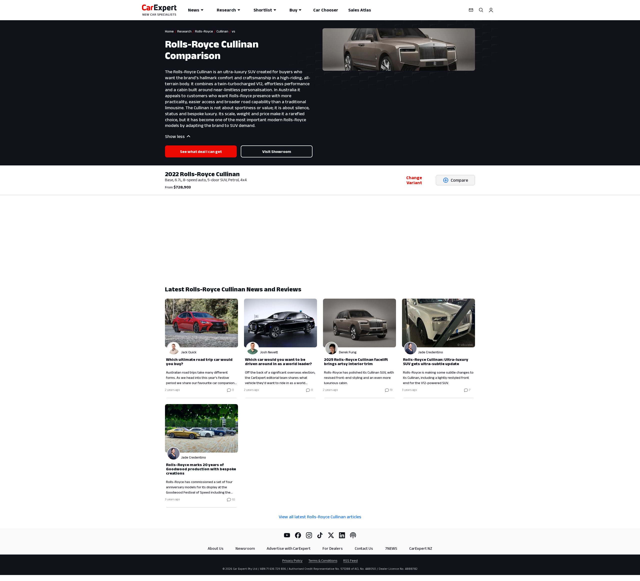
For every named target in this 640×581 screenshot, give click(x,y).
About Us (216, 548)
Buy (293, 9)
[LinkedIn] (342, 535)
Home (169, 31)
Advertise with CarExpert (288, 548)
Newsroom (245, 548)
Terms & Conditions (322, 561)
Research (226, 9)
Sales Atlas (359, 9)
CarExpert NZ (420, 548)
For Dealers (332, 548)
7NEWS (391, 548)
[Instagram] (309, 535)
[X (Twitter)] (331, 535)
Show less (175, 136)
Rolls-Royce (204, 31)
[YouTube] (287, 535)
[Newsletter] (471, 10)
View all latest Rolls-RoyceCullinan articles (320, 516)
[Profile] (491, 10)
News (193, 9)
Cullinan (222, 31)
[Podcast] (353, 535)
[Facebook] (298, 535)
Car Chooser (325, 9)
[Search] (481, 10)
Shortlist (263, 9)
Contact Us (364, 548)
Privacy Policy (292, 561)
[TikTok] (320, 535)
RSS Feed (350, 561)
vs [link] (233, 31)
